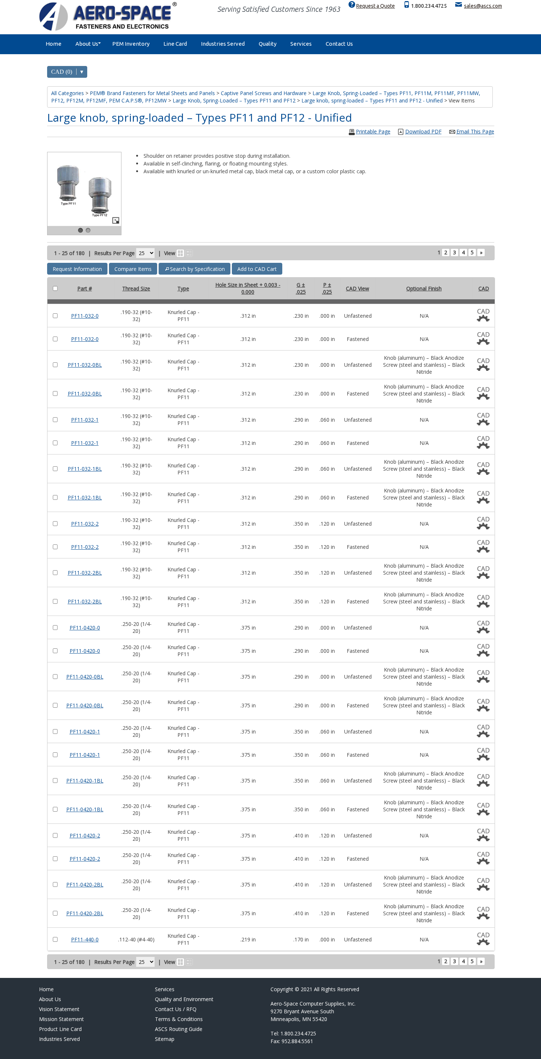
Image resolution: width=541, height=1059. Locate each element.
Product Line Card (60, 1028)
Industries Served (223, 44)
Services (301, 44)
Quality (267, 44)
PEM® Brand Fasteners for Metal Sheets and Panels (152, 93)
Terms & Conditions (179, 1019)
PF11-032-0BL (85, 364)
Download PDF (423, 131)
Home (53, 44)
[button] (77, 269)
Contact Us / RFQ (176, 1009)
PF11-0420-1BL (84, 780)
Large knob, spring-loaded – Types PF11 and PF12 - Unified (372, 100)
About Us (86, 44)
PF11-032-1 (85, 419)
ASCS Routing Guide (178, 1028)
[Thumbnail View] (180, 253)
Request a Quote (375, 6)
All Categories (67, 93)
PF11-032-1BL (85, 468)
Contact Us (339, 44)
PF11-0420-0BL (84, 676)
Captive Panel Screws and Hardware (264, 93)
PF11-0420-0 (85, 627)
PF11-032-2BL (85, 572)
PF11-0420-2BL (84, 884)
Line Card (175, 44)
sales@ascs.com (483, 6)
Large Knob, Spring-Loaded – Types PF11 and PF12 (234, 100)
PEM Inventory (130, 44)
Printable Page (373, 131)
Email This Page (475, 131)
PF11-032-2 (85, 523)
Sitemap (164, 1038)
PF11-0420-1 (85, 731)
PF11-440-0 (85, 939)
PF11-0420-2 (85, 835)
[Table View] (189, 253)
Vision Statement (59, 1009)
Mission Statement (61, 1019)
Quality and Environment (184, 999)
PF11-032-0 (85, 315)
